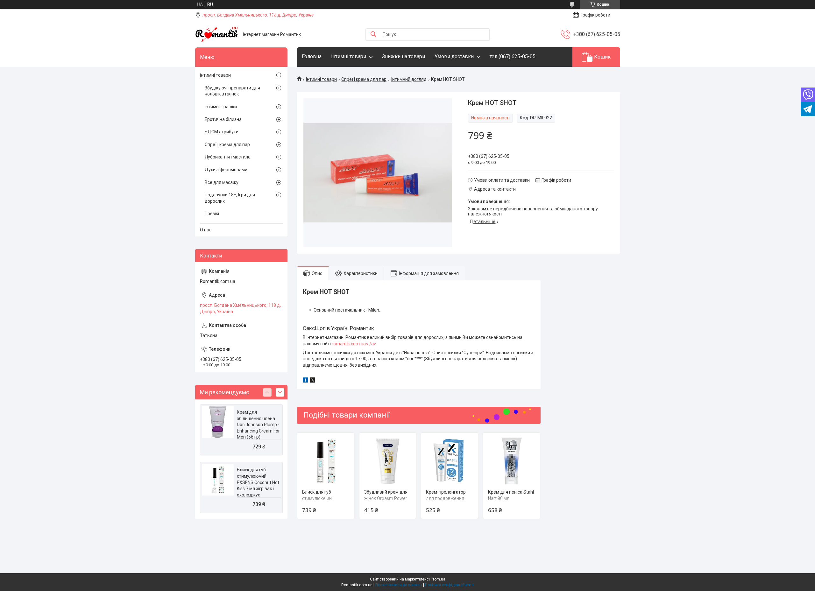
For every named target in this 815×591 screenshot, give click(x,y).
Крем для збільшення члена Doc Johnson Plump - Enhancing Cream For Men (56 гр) (258, 425)
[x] (312, 380)
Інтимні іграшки (221, 106)
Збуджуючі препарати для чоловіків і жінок (232, 91)
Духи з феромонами (226, 169)
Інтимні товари (321, 79)
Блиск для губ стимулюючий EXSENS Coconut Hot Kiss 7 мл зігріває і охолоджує (258, 482)
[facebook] (305, 380)
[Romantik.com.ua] (216, 34)
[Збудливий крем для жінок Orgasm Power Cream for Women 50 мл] (387, 461)
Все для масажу (221, 182)
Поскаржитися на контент (398, 585)
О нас (205, 229)
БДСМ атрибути (221, 131)
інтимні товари (348, 56)
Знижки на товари (403, 56)
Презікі (212, 213)
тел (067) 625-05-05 (512, 56)
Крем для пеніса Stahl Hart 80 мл (511, 495)
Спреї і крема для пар (363, 79)
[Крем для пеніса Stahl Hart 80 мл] (511, 461)
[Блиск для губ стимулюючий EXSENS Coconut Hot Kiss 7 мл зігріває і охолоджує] (325, 461)
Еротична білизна (223, 119)
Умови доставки (454, 56)
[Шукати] (373, 34)
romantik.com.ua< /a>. (354, 343)
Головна (312, 56)
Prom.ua (438, 579)
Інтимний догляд (409, 79)
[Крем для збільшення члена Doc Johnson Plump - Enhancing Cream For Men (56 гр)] (218, 422)
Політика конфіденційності (449, 585)
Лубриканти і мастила (228, 156)
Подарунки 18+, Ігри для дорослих (230, 198)
